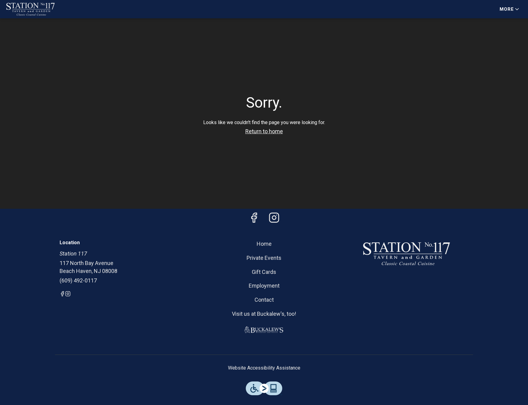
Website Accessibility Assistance (264, 368)
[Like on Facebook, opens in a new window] (253, 219)
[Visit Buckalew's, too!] (264, 329)
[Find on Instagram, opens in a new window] (274, 219)
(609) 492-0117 (78, 280)
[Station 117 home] (32, 9)
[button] (510, 9)
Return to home (264, 131)
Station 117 (406, 253)
